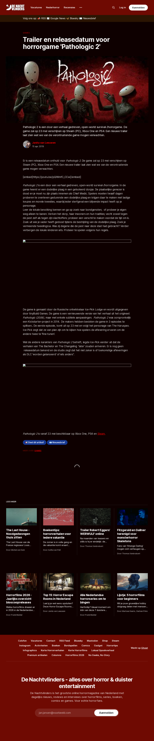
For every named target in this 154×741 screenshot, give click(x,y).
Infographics (30, 650)
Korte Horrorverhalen (52, 650)
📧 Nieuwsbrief (57, 442)
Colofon (22, 640)
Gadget (98, 645)
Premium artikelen (37, 655)
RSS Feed (64, 640)
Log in (122, 7)
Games (26, 33)
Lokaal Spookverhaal (102, 650)
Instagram (25, 645)
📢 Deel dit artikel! (34, 442)
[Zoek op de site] (113, 7)
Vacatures (36, 7)
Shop (105, 640)
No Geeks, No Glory (99, 655)
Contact (50, 640)
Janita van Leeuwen (44, 142)
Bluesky (78, 640)
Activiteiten (41, 645)
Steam (115, 640)
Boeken (56, 645)
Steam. (101, 433)
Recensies (69, 7)
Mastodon (92, 640)
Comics (86, 645)
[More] (80, 7)
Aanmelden (138, 7)
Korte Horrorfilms (77, 650)
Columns (56, 655)
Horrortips (112, 645)
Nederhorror (53, 7)
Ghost (144, 647)
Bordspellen (70, 645)
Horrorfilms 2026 (74, 655)
